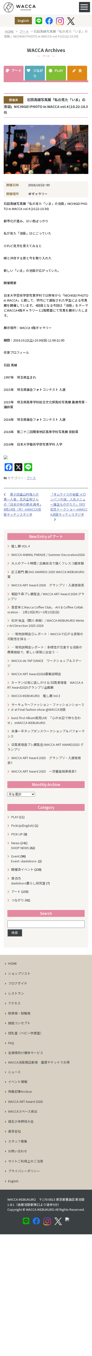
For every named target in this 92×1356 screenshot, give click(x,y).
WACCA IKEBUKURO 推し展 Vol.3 (35, 695)
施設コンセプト (19, 1023)
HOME (9, 31)
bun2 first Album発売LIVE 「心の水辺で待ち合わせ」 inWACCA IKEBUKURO (44, 720)
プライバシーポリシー (24, 1171)
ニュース (14, 1071)
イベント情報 (17, 1081)
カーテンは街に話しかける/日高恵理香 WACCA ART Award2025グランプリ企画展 (45, 685)
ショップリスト (19, 973)
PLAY (59, 70)
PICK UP (17, 834)
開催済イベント (22, 869)
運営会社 (14, 1131)
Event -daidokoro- (24, 861)
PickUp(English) (22, 825)
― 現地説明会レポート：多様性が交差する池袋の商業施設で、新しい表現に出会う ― (44, 649)
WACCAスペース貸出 (22, 1111)
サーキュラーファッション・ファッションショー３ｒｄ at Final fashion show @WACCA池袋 (45, 707)
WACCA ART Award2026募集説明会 (37, 673)
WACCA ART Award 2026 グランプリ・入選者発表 (47, 585)
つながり (38, 73)
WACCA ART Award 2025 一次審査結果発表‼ (44, 771)
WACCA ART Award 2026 (25, 1101)
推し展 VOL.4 (20, 546)
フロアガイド (17, 983)
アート (24, 31)
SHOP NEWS (20, 847)
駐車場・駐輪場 (19, 1013)
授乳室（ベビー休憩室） (25, 1033)
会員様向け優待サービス (25, 1052)
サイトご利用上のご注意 (25, 1161)
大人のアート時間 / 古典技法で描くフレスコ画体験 (47, 563)
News (15, 843)
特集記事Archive (20, 1091)
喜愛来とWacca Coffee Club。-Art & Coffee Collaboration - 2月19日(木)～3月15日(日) (45, 609)
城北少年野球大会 (21, 1121)
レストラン (16, 993)
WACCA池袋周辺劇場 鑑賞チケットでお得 (39, 1062)
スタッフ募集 (17, 1141)
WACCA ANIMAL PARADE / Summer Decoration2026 (48, 554)
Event (15, 856)
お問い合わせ (17, 1151)
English (23, 20)
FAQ (11, 1042)
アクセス (14, 1003)
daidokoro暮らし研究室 (28, 883)
